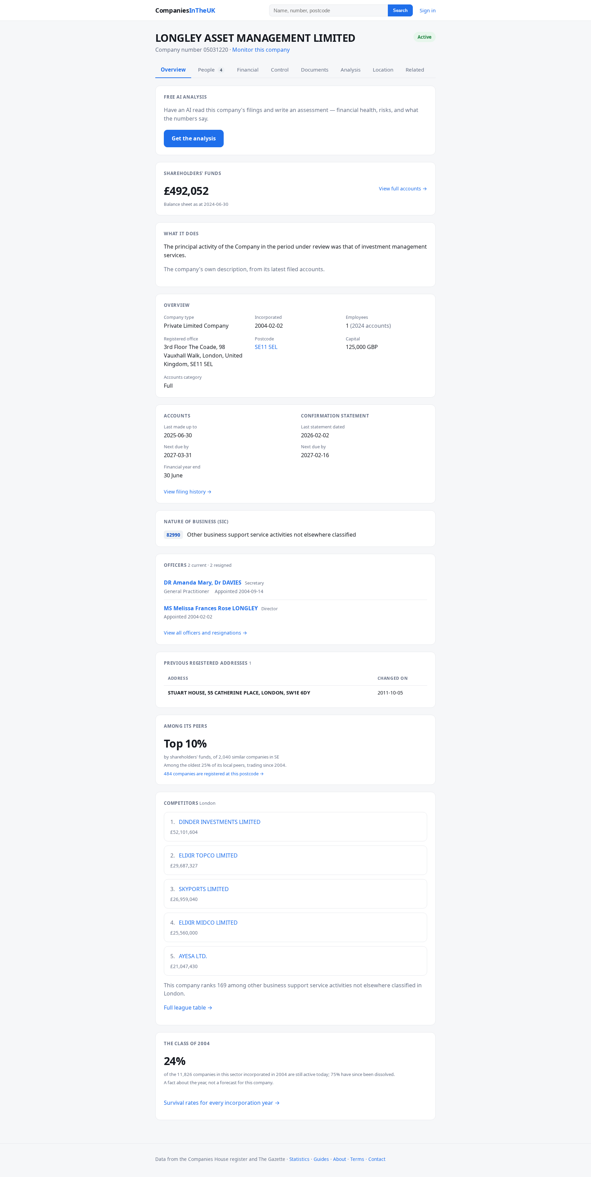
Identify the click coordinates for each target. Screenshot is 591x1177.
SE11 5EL (266, 347)
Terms (357, 1159)
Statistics (299, 1159)
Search (400, 10)
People (210, 69)
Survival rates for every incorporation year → (222, 1102)
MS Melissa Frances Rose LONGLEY (211, 608)
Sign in (428, 10)
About (339, 1159)
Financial (248, 69)
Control (280, 69)
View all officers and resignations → (205, 632)
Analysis (350, 69)
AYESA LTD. (193, 956)
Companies (185, 10)
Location (383, 69)
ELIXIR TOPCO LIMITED (208, 855)
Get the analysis (194, 138)
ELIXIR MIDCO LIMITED (208, 922)
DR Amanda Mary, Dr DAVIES (202, 582)
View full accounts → (403, 188)
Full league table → (188, 1007)
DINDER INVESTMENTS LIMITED (220, 822)
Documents (314, 69)
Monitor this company (261, 49)
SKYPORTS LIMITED (204, 889)
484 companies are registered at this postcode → (214, 774)
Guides (321, 1159)
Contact (376, 1159)
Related (415, 69)
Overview (173, 69)
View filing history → (188, 491)
